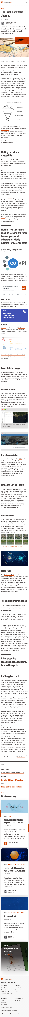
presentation (5, 128)
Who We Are (4, 998)
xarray (3, 218)
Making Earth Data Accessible (10, 154)
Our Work (18, 985)
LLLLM (8, 614)
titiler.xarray (4, 302)
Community (18, 989)
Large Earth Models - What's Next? (12, 780)
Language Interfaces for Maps (11, 787)
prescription (5, 130)
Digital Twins (6, 571)
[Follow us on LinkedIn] (14, 1013)
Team (2, 1000)
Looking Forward (10, 676)
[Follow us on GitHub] (6, 1013)
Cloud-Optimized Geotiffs (9, 185)
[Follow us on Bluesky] (10, 1013)
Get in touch (21, 756)
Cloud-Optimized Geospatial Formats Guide (13, 355)
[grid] (14, 886)
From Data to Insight (11, 368)
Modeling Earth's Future (12, 485)
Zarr (18, 216)
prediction (21, 128)
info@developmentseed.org (9, 1010)
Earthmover (21, 328)
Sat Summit (18, 998)
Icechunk (3, 328)
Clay (14, 519)
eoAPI (2, 274)
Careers (3, 1002)
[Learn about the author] (3, 337)
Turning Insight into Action (14, 600)
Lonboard (4, 460)
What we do (4, 985)
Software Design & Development (6, 994)
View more (14, 871)
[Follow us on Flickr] (18, 1013)
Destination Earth (9, 575)
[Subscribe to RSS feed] (2, 1013)
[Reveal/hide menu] (26, 2)
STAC (10, 198)
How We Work (19, 987)
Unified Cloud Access (8, 390)
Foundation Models (7, 515)
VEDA (20, 459)
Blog (2, 8)
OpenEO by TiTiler (9, 393)
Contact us (4, 1004)
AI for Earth (4, 987)
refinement (14, 128)
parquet (3, 190)
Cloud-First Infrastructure (5, 990)
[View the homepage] (6, 2)
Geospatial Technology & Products (12, 767)
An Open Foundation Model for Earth (12, 546)
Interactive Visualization (9, 455)
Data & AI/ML (5, 769)
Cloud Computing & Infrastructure (12, 772)
